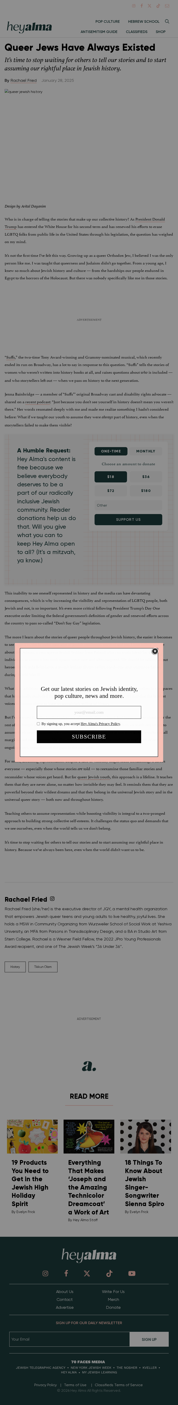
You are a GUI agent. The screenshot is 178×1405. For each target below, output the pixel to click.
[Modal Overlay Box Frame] (89, 702)
